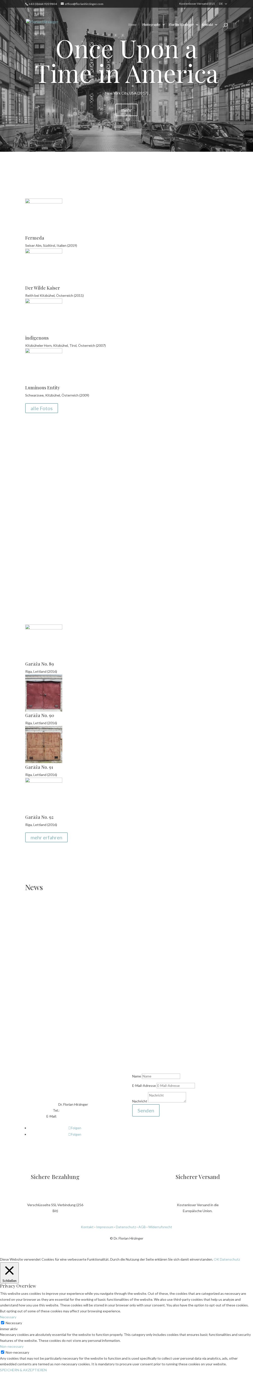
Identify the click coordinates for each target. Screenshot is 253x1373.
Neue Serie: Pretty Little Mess (67, 955)
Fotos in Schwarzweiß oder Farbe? (162, 463)
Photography (151, 24)
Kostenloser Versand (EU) (197, 3)
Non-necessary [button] (11, 1346)
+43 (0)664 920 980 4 (76, 1110)
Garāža (121, 605)
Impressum (104, 1227)
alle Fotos (42, 408)
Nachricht (139, 1101)
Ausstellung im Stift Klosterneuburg (77, 914)
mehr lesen (162, 521)
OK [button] (216, 1259)
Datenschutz (126, 1227)
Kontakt (207, 24)
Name (136, 1076)
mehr (126, 110)
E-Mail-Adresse (144, 1085)
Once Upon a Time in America (126, 60)
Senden (146, 1110)
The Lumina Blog (191, 471)
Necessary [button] (8, 1317)
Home (132, 24)
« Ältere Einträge (38, 1040)
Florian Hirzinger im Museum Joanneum (84, 1002)
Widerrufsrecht (160, 1227)
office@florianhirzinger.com (79, 1116)
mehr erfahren (46, 837)
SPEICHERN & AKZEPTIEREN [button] (23, 1370)
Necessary (14, 1323)
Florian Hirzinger (181, 24)
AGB (142, 1227)
